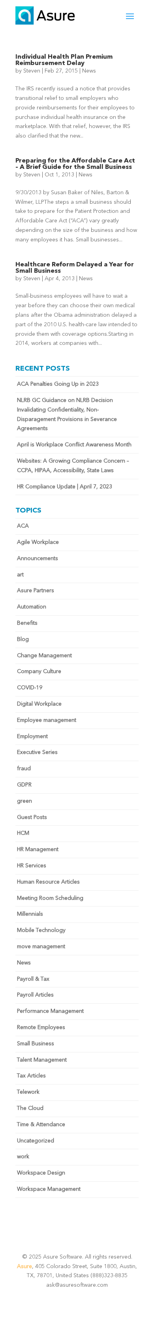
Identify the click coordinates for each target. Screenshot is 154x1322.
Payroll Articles (35, 995)
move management (41, 946)
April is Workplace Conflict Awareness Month (74, 445)
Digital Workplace (39, 704)
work (23, 1156)
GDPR (24, 785)
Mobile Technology (41, 930)
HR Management (37, 849)
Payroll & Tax (33, 979)
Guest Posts (32, 817)
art (20, 575)
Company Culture (39, 671)
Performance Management (50, 1011)
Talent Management (42, 1060)
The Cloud (30, 1108)
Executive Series (37, 752)
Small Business (35, 1044)
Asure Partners (35, 590)
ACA (23, 526)
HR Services (31, 866)
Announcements (37, 558)
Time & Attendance (41, 1124)
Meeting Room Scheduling (50, 898)
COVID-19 (29, 688)
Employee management (46, 720)
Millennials (30, 914)
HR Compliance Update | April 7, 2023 (64, 487)
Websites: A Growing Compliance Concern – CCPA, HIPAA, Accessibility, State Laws (73, 465)
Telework (28, 1092)
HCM (23, 833)
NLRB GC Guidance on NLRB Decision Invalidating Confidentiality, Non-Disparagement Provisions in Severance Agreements (67, 414)
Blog (23, 639)
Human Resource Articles (48, 882)
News (89, 71)
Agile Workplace (38, 542)
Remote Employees (41, 1027)
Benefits (27, 623)
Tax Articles (31, 1076)
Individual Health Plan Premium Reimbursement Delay (64, 60)
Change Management (44, 655)
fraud (24, 768)
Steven (31, 71)
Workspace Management (49, 1189)
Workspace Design (41, 1173)
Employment (32, 736)
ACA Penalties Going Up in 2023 (58, 384)
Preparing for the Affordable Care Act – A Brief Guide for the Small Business (75, 164)
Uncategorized (35, 1141)
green (24, 801)
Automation (31, 607)
